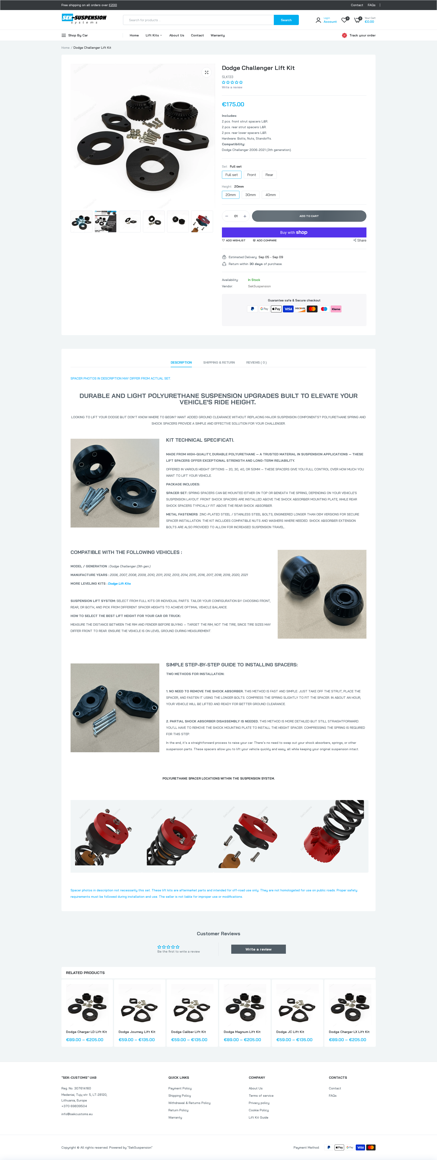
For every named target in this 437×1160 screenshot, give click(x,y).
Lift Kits (153, 35)
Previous (80, 221)
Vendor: (227, 286)
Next (204, 221)
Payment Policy (180, 1088)
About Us (176, 35)
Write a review (232, 87)
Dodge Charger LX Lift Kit (349, 1032)
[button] (232, 82)
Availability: (230, 280)
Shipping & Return (219, 362)
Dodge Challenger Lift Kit (258, 67)
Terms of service (261, 1096)
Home (134, 35)
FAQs (372, 5)
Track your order (362, 35)
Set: (232, 166)
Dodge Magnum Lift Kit (242, 1032)
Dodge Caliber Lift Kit (188, 1032)
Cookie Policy (259, 1110)
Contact (357, 5)
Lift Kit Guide (258, 1117)
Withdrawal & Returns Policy (189, 1103)
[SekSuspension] (84, 20)
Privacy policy (259, 1103)
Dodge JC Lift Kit (290, 1032)
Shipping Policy (179, 1096)
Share (361, 240)
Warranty (218, 35)
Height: (233, 186)
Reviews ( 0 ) (256, 362)
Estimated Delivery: (243, 257)
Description (181, 362)
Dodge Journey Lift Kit (137, 1032)
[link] (104, 991)
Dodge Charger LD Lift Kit (86, 1032)
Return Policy (178, 1110)
